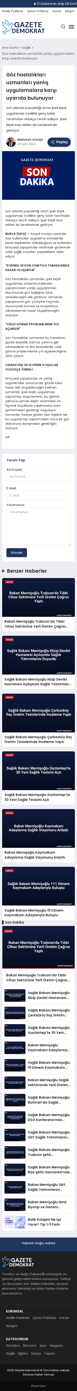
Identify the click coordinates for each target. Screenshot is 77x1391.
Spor (43, 1345)
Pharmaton (38, 1386)
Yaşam (49, 1353)
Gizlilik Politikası (12, 11)
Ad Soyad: (14, 469)
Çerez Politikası (38, 11)
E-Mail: (11, 488)
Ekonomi (29, 1345)
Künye (57, 11)
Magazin (56, 1345)
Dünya (36, 1353)
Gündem (13, 1345)
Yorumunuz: (15, 504)
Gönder (17, 552)
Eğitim (23, 1353)
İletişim (70, 11)
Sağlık (10, 1353)
